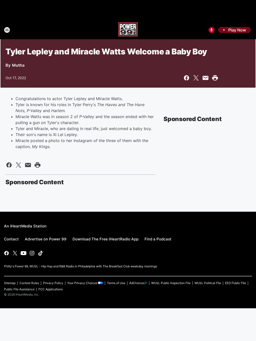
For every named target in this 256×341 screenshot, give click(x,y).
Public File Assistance (19, 289)
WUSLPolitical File (207, 283)
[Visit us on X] (15, 253)
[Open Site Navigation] (7, 30)
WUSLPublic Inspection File (170, 283)
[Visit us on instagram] (32, 253)
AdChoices (136, 283)
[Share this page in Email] (205, 77)
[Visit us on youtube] (23, 253)
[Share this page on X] (196, 77)
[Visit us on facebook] (7, 253)
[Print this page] (215, 77)
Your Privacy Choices (82, 283)
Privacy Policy (53, 283)
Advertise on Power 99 (45, 239)
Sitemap (10, 283)
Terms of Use (116, 283)
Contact (11, 239)
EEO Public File (235, 283)
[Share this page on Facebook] (186, 77)
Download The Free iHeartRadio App (105, 239)
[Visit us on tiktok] (41, 253)
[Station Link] (128, 30)
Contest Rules (29, 283)
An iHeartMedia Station (25, 226)
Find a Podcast (158, 239)
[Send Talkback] (211, 30)
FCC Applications (50, 289)
